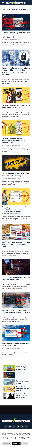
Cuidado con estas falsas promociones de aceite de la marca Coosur (13, 141)
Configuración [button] (6, 443)
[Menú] (3, 2)
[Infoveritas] (16, 2)
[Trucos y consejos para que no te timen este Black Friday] (16, 163)
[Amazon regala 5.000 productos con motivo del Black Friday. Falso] (16, 300)
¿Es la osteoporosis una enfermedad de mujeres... (22, 381)
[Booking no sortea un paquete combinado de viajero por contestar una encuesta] (16, 196)
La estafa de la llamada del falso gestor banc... (21, 395)
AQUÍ (23, 438)
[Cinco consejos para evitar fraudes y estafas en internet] (16, 267)
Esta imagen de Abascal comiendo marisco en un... (22, 367)
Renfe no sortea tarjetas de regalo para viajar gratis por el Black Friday (16, 244)
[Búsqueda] (29, 2)
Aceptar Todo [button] (16, 443)
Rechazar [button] (24, 443)
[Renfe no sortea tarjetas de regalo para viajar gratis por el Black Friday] (16, 232)
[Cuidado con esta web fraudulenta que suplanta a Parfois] (16, 95)
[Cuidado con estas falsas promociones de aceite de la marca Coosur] (16, 128)
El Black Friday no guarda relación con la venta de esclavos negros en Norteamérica (16, 35)
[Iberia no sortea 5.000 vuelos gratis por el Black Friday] (16, 333)
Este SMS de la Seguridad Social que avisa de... (23, 388)
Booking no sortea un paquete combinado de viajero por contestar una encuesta (14, 209)
